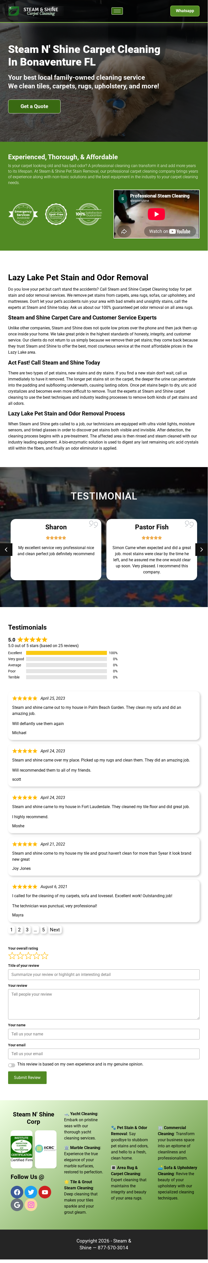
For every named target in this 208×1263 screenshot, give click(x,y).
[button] (201, 549)
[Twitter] (31, 1192)
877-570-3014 (113, 1248)
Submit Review (27, 1077)
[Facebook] (17, 1192)
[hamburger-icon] (117, 11)
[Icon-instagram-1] (31, 1204)
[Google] (17, 1204)
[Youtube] (45, 1192)
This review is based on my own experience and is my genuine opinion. (80, 1064)
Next (55, 930)
